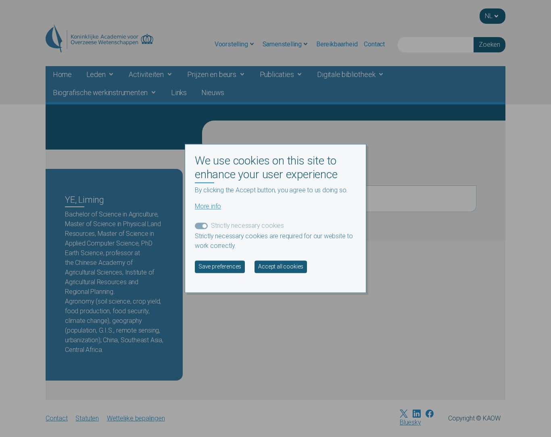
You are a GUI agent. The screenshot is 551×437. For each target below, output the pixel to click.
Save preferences (219, 267)
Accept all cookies (280, 267)
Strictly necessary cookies (247, 226)
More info (208, 206)
